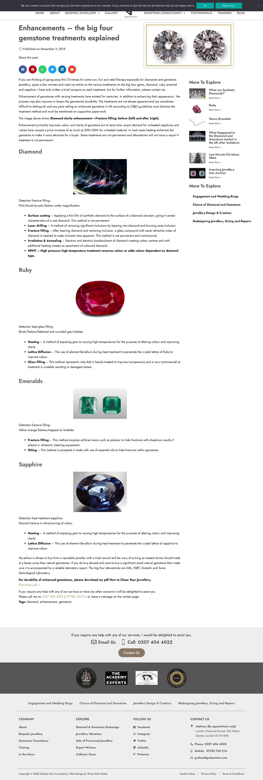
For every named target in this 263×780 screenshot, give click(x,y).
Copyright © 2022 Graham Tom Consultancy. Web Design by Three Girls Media (63, 774)
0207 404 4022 (52, 596)
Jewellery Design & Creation (212, 213)
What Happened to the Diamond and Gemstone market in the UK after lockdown (224, 137)
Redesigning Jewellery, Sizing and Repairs (222, 221)
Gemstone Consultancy (163, 13)
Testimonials (201, 13)
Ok (205, 5)
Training (225, 13)
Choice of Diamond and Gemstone (216, 204)
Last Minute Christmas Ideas (224, 156)
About (55, 13)
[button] (23, 69)
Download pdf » (29, 585)
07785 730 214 (77, 596)
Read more (229, 5)
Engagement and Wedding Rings (215, 196)
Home (39, 13)
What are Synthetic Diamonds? (222, 91)
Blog (241, 13)
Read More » (215, 98)
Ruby (212, 105)
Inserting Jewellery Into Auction (221, 171)
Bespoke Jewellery (80, 13)
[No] (258, 6)
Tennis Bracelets (220, 119)
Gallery (111, 13)
